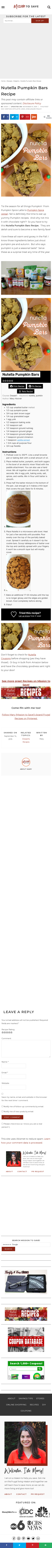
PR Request (38, 1171)
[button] (3, 380)
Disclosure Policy (32, 103)
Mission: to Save (26, 6)
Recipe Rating (8, 1029)
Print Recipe (18, 386)
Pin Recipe (36, 386)
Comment (6, 1038)
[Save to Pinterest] (32, 1545)
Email (5, 1072)
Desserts (26, 739)
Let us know (24, 616)
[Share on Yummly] (34, 117)
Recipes (26, 742)
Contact (22, 1171)
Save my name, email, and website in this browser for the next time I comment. (24, 1098)
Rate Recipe (27, 391)
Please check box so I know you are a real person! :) (22, 1125)
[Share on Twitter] (19, 1545)
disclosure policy (34, 109)
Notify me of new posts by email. (19, 1111)
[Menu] (3, 7)
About (9, 1171)
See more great (12, 681)
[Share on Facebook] (6, 1545)
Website (5, 1083)
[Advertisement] (26, 50)
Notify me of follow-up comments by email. (24, 1106)
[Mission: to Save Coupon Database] (26, 1352)
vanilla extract (23, 440)
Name (5, 1062)
